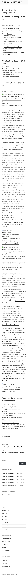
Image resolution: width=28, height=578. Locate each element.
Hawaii (14, 52)
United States (20, 52)
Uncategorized (6, 566)
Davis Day (4, 48)
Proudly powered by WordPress (9, 574)
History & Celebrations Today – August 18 (13, 482)
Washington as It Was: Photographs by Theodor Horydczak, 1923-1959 (13, 332)
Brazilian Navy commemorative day (11, 32)
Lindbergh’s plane (7, 323)
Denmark (18, 30)
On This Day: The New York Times (11, 421)
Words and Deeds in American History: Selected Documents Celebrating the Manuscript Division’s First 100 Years (14, 371)
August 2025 (5, 547)
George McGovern (7, 118)
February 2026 (6, 529)
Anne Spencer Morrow (18, 291)
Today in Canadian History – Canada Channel (13, 424)
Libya (17, 28)
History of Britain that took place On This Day (14, 426)
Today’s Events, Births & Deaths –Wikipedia (13, 413)
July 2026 (4, 513)
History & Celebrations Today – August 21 (13, 473)
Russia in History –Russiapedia (10, 428)
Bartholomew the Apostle (11, 37)
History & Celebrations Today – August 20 (13, 476)
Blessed (6, 41)
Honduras (11, 54)
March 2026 (5, 526)
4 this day (7, 436)
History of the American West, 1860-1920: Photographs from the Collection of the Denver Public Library (13, 341)
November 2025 (6, 538)
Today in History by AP (8, 415)
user (13, 8)
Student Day (5, 54)
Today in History (12, 2)
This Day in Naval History (8, 408)
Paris (16, 142)
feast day (9, 34)
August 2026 (5, 510)
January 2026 (5, 532)
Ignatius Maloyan (12, 41)
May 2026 (5, 520)
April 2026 (5, 523)
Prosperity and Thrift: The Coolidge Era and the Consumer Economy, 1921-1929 (13, 224)
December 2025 (6, 535)
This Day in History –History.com (10, 423)
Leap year (4, 563)
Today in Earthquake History (9, 406)
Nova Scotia (18, 48)
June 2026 (5, 516)
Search (4, 460)
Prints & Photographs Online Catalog (12, 105)
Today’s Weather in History (9, 404)
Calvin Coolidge (12, 149)
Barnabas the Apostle (9, 35)
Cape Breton (11, 48)
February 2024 (6, 550)
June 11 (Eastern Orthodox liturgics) (13, 47)
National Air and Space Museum (10, 325)
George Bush (14, 116)
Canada (4, 50)
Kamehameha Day (7, 52)
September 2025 (6, 544)
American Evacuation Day (9, 28)
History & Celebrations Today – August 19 (13, 479)
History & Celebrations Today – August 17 (13, 485)
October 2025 (6, 541)
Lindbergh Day (6, 386)
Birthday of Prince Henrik (8, 30)
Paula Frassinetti (8, 45)
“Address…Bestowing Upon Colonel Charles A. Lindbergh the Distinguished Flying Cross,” (13, 215)
